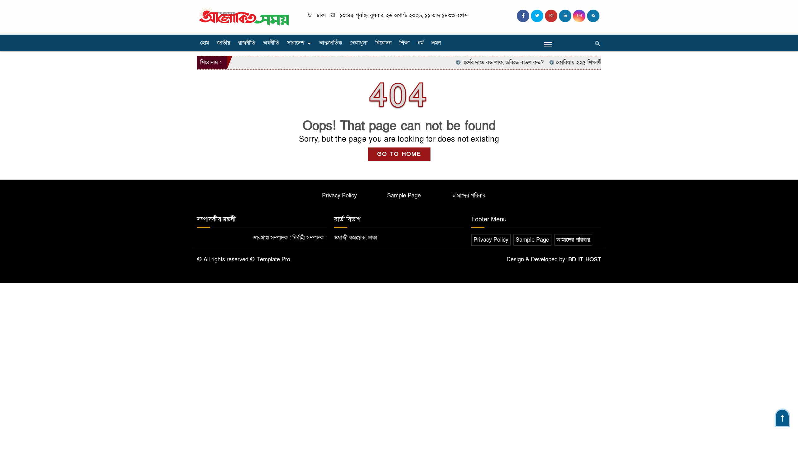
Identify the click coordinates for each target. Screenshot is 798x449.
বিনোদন (383, 42)
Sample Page (404, 195)
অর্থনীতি (271, 42)
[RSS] (593, 16)
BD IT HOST (584, 259)
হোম (204, 42)
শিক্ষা (404, 42)
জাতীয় (223, 42)
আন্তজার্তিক (330, 42)
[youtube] (579, 16)
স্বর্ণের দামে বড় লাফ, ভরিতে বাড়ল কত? (494, 62)
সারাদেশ (295, 42)
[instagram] (551, 16)
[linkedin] (565, 16)
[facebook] (523, 16)
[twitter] (537, 16)
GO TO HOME (399, 154)
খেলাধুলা (359, 42)
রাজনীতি (246, 42)
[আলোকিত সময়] (244, 17)
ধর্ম (420, 42)
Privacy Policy (339, 195)
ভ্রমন (436, 42)
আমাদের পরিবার (468, 195)
